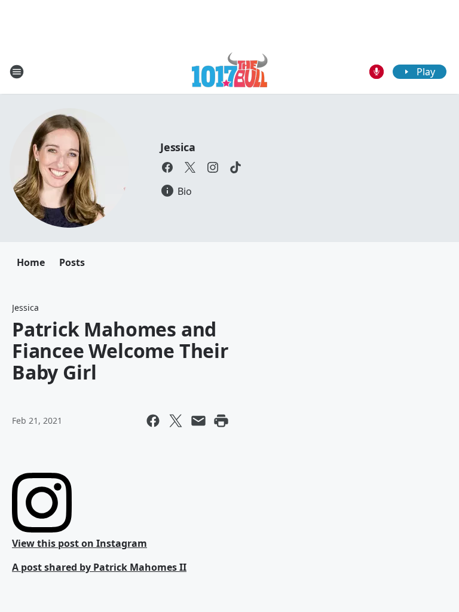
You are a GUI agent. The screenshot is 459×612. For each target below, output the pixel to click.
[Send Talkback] (376, 72)
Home (31, 262)
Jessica (177, 147)
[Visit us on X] (190, 167)
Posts (72, 262)
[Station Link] (229, 71)
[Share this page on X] (175, 420)
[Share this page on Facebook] (153, 420)
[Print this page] (221, 420)
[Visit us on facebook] (167, 167)
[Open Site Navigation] (17, 72)
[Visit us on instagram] (213, 167)
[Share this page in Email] (198, 420)
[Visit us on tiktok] (235, 167)
